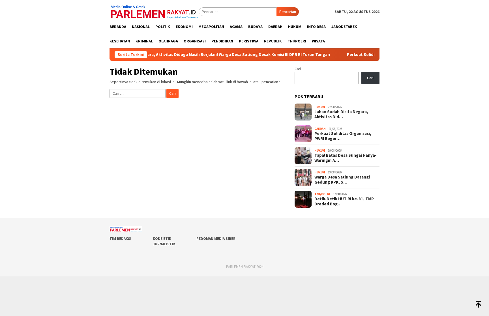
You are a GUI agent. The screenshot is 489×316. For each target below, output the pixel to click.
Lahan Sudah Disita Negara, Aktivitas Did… (341, 114)
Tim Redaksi (120, 238)
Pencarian (287, 11)
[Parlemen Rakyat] (154, 11)
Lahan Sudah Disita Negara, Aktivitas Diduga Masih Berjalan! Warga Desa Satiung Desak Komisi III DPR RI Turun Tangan (205, 54)
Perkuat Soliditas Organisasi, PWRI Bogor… (342, 136)
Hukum (319, 107)
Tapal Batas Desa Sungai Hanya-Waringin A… (345, 158)
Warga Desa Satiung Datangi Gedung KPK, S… (342, 180)
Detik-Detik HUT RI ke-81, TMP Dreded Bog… (344, 201)
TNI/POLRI (322, 194)
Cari (298, 68)
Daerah (320, 129)
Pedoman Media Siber (215, 238)
